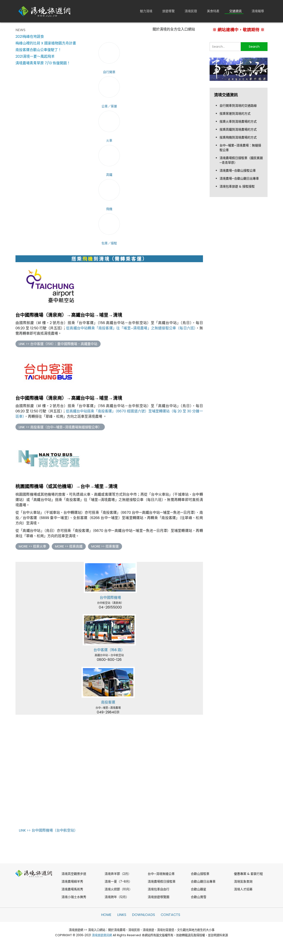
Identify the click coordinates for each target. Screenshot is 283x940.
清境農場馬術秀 (72, 889)
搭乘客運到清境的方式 (235, 113)
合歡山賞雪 (198, 897)
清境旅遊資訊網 (102, 935)
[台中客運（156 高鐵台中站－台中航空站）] (109, 629)
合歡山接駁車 (200, 874)
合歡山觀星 (198, 889)
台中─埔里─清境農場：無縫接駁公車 (240, 147)
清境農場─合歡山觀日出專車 (239, 178)
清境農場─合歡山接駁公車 (238, 170)
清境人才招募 (243, 889)
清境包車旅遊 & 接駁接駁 (237, 186)
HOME (106, 914)
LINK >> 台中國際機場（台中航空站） (48, 830)
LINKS (121, 914)
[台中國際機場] (110, 577)
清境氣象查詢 (243, 881)
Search (254, 46)
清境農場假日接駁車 (162, 881)
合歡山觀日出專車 (203, 881)
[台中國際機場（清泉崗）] (48, 286)
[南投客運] (48, 457)
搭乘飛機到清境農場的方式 (238, 137)
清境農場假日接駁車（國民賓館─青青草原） (241, 160)
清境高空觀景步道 (73, 874)
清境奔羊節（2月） (118, 874)
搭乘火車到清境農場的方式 (238, 121)
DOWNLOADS (143, 914)
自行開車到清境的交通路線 (238, 105)
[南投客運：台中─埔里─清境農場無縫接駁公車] (108, 682)
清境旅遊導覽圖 (158, 897)
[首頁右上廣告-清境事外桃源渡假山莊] (239, 69)
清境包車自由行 (158, 889)
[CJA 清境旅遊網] (44, 11)
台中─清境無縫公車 (161, 874)
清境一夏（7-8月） (118, 881)
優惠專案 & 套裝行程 (248, 874)
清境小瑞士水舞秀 (73, 897)
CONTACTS (170, 914)
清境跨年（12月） (117, 897)
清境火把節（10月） (118, 889)
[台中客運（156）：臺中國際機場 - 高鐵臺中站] (48, 372)
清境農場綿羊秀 (72, 881)
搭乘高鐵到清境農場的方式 (238, 129)
